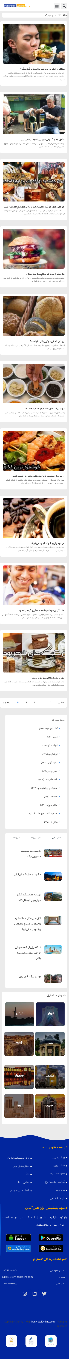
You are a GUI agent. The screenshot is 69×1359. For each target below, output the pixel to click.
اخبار (55, 737)
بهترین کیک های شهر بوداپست (48, 678)
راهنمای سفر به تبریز (50, 1102)
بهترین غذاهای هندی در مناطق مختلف (45, 409)
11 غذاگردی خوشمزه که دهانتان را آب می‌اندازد (42, 611)
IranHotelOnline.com (43, 1322)
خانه (65, 15)
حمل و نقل (52, 771)
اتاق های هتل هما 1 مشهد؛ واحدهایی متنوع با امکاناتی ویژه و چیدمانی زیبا (27, 924)
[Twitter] (44, 1293)
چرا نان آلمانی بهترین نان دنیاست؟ (47, 342)
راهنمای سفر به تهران (50, 1010)
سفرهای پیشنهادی (48, 788)
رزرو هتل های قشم (19, 1047)
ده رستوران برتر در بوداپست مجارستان (45, 274)
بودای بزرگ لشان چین (30, 977)
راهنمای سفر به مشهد (50, 1073)
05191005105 (10, 1271)
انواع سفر (53, 746)
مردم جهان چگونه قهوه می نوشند (47, 544)
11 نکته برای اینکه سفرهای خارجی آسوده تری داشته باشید (28, 953)
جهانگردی (52, 763)
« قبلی (61, 703)
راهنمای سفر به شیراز (50, 1040)
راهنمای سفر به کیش (19, 1010)
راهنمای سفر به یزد (19, 1103)
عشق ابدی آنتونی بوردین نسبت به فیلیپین (43, 140)
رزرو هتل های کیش (19, 1018)
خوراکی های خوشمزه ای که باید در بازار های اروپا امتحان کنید (34, 207)
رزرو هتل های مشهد (50, 1080)
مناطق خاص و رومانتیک (45, 814)
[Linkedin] (34, 1293)
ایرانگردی (53, 754)
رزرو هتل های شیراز (50, 1048)
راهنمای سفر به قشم (19, 1040)
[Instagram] (24, 1293)
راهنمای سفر (51, 780)
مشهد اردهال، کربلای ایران (27, 875)
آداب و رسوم (51, 729)
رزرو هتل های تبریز (50, 1110)
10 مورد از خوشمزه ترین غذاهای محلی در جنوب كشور (38, 476)
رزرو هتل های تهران (50, 1018)
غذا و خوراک (51, 15)
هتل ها (54, 822)
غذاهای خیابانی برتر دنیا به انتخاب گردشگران (42, 69)
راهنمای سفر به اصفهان (19, 1073)
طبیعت (54, 797)
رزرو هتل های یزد (19, 1110)
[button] (64, 6)
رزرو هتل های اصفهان (19, 1080)
